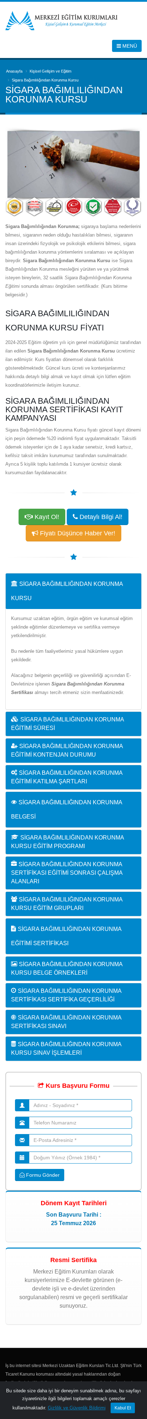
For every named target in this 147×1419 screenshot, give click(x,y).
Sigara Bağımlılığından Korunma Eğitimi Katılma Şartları (66, 777)
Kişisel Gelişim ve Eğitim (50, 71)
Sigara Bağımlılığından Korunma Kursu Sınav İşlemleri (66, 1048)
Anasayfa (14, 71)
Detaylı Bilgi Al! (100, 516)
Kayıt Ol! (46, 516)
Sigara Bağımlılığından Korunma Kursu (67, 591)
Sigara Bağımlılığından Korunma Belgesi (66, 809)
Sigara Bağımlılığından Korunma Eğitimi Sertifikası (66, 936)
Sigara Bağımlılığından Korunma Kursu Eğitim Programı (67, 842)
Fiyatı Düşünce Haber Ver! (76, 533)
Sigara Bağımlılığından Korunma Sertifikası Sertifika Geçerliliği (66, 995)
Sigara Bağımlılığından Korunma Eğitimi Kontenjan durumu (67, 750)
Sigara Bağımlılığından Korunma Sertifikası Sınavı (66, 1022)
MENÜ (129, 46)
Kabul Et (123, 1407)
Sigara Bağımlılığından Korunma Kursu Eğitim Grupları (66, 903)
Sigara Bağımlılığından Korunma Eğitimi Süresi (67, 723)
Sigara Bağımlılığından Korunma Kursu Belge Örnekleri (66, 968)
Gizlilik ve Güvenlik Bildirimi (77, 1407)
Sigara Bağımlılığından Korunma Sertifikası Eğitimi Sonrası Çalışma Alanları (66, 872)
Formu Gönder (42, 1175)
